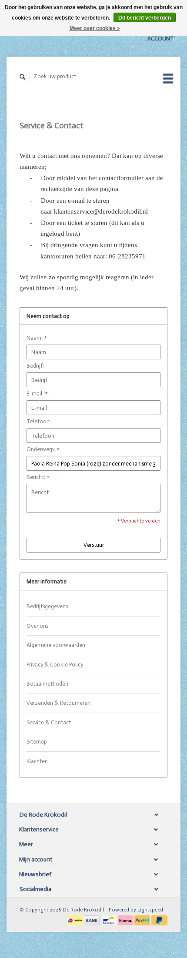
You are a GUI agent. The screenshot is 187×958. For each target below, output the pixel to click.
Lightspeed (150, 910)
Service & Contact (49, 722)
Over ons (37, 626)
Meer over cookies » (95, 28)
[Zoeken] (22, 76)
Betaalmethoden (47, 683)
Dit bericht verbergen (144, 18)
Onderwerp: (43, 449)
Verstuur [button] (93, 545)
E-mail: (37, 393)
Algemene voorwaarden (56, 645)
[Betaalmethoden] (75, 919)
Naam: (37, 338)
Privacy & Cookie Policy (55, 664)
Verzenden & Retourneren (58, 703)
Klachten (37, 761)
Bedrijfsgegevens (47, 606)
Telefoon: (39, 421)
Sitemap (37, 741)
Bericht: (38, 477)
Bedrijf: (35, 365)
